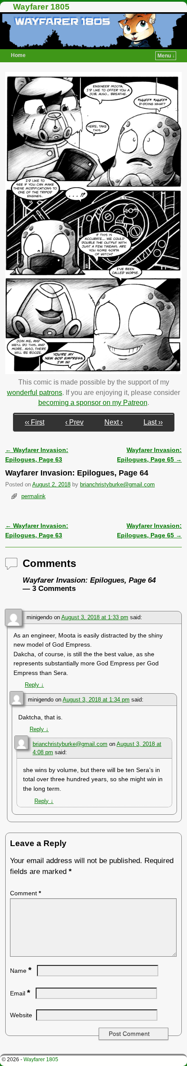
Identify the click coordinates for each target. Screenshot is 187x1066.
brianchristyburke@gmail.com (117, 484)
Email (20, 993)
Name (20, 970)
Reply (34, 684)
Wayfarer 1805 (41, 6)
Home (18, 55)
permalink (33, 496)
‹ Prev (74, 422)
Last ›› (153, 422)
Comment (25, 893)
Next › (113, 422)
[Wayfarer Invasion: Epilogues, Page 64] (93, 371)
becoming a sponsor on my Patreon (92, 402)
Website (21, 1015)
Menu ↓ (166, 56)
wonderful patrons (34, 392)
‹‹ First (34, 422)
